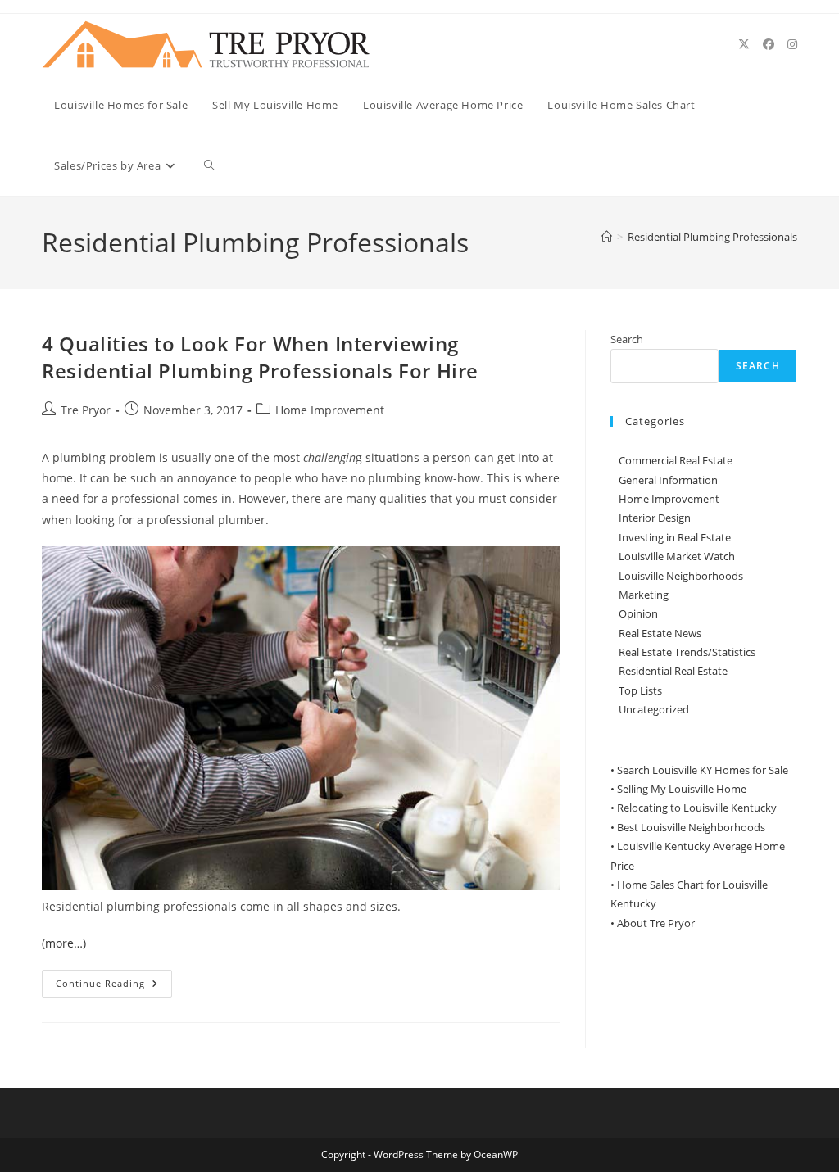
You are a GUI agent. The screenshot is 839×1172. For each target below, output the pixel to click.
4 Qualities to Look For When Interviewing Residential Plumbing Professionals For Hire (260, 357)
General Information (668, 480)
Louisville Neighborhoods (681, 575)
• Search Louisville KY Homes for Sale (699, 769)
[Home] (606, 236)
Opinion (638, 613)
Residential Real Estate (673, 670)
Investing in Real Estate (675, 537)
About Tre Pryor (656, 923)
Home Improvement (329, 410)
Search (626, 339)
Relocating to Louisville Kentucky (697, 807)
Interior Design (655, 517)
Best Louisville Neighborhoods (691, 827)
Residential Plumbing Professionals (712, 236)
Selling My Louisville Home (681, 788)
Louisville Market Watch (677, 556)
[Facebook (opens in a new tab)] (768, 44)
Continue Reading (114, 986)
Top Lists (640, 690)
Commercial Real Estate (675, 460)
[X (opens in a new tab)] (744, 44)
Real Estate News (660, 633)
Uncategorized (654, 709)
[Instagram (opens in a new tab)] (792, 44)
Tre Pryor (86, 410)
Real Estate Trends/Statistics (687, 652)
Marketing (644, 594)
